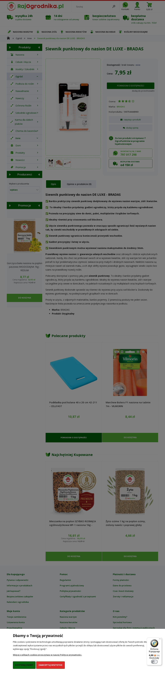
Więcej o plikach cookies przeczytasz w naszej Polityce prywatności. (47, 654)
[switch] (154, 662)
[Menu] (160, 640)
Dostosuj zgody (24, 665)
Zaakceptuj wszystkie (50, 665)
